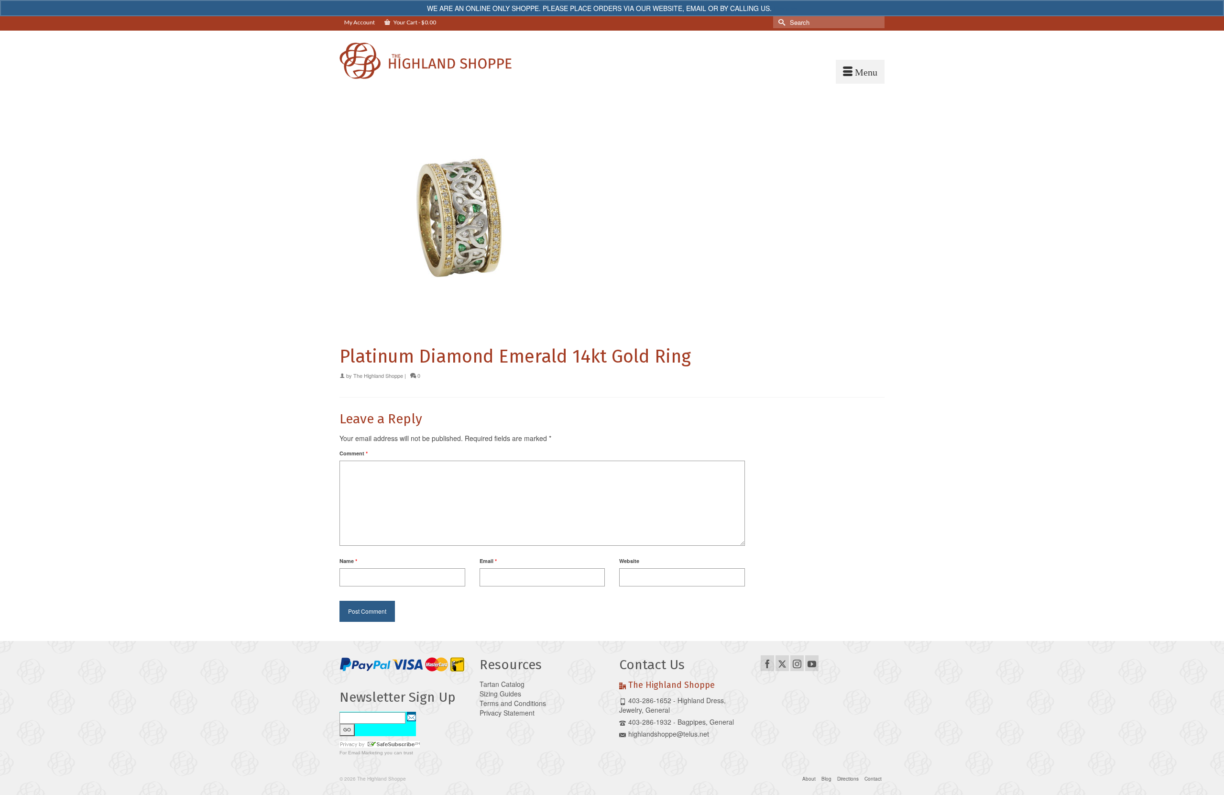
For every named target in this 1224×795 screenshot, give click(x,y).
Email (488, 560)
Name (348, 560)
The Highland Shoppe (378, 375)
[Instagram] (797, 663)
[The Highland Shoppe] (425, 61)
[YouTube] (812, 663)
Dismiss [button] (785, 8)
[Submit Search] (780, 22)
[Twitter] (782, 663)
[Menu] (860, 72)
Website (629, 560)
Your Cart (414, 22)
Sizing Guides (500, 693)
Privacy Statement (507, 713)
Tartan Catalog (502, 684)
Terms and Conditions (513, 703)
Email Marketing (365, 752)
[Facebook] (767, 663)
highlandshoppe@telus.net (668, 734)
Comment (353, 453)
